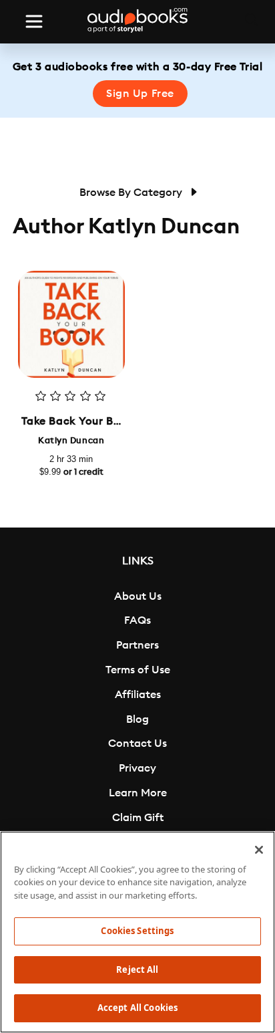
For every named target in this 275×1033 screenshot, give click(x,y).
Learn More (138, 793)
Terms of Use (137, 670)
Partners (137, 645)
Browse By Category (132, 192)
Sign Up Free (140, 93)
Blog (137, 719)
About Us (138, 596)
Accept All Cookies (137, 1008)
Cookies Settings (137, 931)
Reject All (137, 969)
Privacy (137, 768)
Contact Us (137, 743)
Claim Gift (138, 817)
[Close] (259, 850)
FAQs (137, 620)
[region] (137, 932)
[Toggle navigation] (34, 21)
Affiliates (138, 694)
